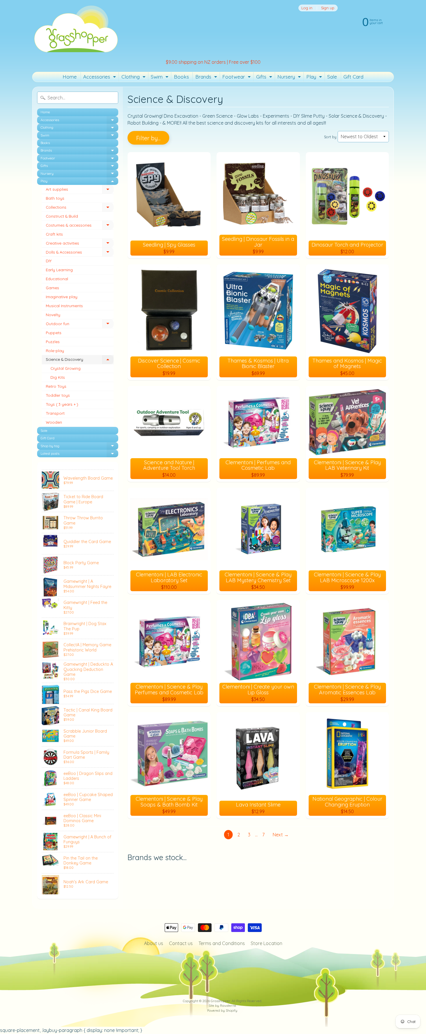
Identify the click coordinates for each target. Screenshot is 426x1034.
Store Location (266, 943)
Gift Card (353, 77)
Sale (332, 77)
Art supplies (80, 190)
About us (153, 943)
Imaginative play (61, 296)
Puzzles (53, 341)
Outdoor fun (80, 324)
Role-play (55, 350)
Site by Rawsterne (222, 1006)
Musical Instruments (64, 305)
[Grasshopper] (75, 28)
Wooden (54, 422)
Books (181, 77)
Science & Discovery (80, 360)
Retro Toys (56, 386)
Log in (306, 8)
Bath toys (55, 198)
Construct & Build (62, 216)
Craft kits (54, 234)
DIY (49, 260)
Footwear (237, 78)
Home (70, 77)
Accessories (100, 78)
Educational (57, 278)
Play (314, 78)
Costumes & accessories (80, 226)
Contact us (181, 943)
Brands (207, 78)
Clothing (134, 78)
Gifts (265, 78)
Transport (55, 413)
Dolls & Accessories (80, 253)
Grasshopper (220, 1001)
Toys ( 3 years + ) (62, 404)
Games (52, 287)
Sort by (330, 136)
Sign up (327, 8)
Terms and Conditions (222, 943)
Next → (281, 835)
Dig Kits (57, 377)
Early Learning (59, 269)
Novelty (53, 314)
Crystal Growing (65, 368)
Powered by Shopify (222, 1010)
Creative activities (80, 244)
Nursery (289, 78)
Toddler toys (58, 395)
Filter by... (148, 138)
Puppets (53, 332)
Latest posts (79, 454)
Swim (160, 78)
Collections (80, 208)
